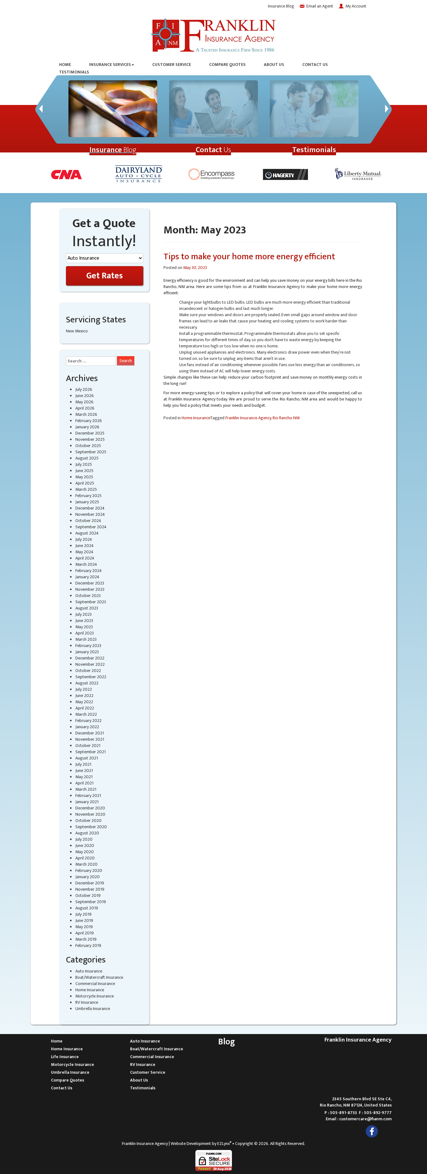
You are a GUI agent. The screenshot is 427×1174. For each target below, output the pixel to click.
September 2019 (90, 901)
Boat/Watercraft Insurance (99, 977)
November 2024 (90, 514)
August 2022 (86, 683)
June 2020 (84, 845)
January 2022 (87, 726)
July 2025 (83, 464)
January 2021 (86, 801)
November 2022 (90, 664)
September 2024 (91, 526)
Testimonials (74, 72)
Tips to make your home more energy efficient (249, 256)
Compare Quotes (227, 65)
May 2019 (84, 926)
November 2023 (89, 589)
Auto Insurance (88, 971)
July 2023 (83, 614)
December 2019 (89, 883)
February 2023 (88, 645)
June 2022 (84, 695)
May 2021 (84, 776)
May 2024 (84, 551)
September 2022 (90, 676)
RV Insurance (86, 1002)
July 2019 (83, 914)
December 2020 (90, 808)
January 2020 (87, 876)
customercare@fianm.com (365, 1118)
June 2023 (84, 620)
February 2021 (88, 795)
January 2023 (87, 651)
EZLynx (223, 1143)
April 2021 (84, 783)
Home (65, 65)
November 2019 (89, 889)
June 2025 (84, 470)
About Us (274, 65)
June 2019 (84, 920)
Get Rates (104, 275)
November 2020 (90, 814)
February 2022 (88, 720)
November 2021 (89, 739)
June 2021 (84, 770)
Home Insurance (89, 989)
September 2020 (91, 826)
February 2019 (88, 945)
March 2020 (86, 864)
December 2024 (90, 508)
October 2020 (88, 820)
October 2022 (88, 670)
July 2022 (83, 689)
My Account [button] (355, 6)
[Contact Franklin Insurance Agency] (213, 108)
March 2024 (86, 564)
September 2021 (90, 751)
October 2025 (88, 445)
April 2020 (85, 858)
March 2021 (85, 789)
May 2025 (84, 476)
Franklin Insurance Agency (248, 417)
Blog (112, 150)
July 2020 (84, 839)
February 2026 (88, 420)
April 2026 (84, 408)
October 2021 (87, 745)
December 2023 (89, 583)
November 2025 (90, 439)
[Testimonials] (314, 108)
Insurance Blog (281, 6)
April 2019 (84, 933)
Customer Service (171, 65)
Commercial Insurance (95, 983)
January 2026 (87, 426)
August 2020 (87, 833)
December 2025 (89, 433)
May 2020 (84, 851)
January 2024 (87, 576)
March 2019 (86, 939)
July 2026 (83, 389)
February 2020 (88, 870)
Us (213, 150)
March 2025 (86, 489)
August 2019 (86, 908)
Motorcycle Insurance (94, 996)
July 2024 (83, 539)
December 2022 (89, 658)
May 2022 (84, 701)
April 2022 (84, 708)
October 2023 (88, 595)
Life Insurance (65, 1056)
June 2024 (84, 545)
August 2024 (87, 533)
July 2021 (83, 764)
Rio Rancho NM (286, 417)
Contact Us (315, 65)
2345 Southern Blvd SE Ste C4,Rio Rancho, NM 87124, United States (356, 1102)
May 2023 (84, 626)
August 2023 (86, 608)
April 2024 (84, 558)
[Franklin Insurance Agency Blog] (112, 108)
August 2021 (86, 758)
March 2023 (86, 639)
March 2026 (86, 414)
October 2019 (88, 895)
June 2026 (84, 395)
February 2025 (88, 495)
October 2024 (88, 520)
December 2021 (89, 733)
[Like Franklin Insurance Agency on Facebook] (372, 1131)
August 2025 (86, 458)
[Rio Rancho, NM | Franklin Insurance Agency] (213, 34)
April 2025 (84, 483)
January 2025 (87, 501)
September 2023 (90, 601)
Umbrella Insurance (92, 1008)
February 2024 (88, 570)
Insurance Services (110, 65)
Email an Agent (319, 6)
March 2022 (86, 714)
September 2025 (90, 451)
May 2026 (84, 401)
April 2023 (84, 633)
